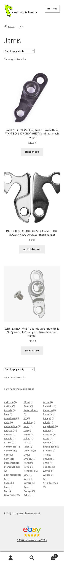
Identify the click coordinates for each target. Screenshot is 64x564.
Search (32, 558)
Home (11, 26)
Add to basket (32, 249)
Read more (32, 151)
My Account (10, 558)
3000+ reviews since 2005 (32, 540)
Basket (49, 554)
